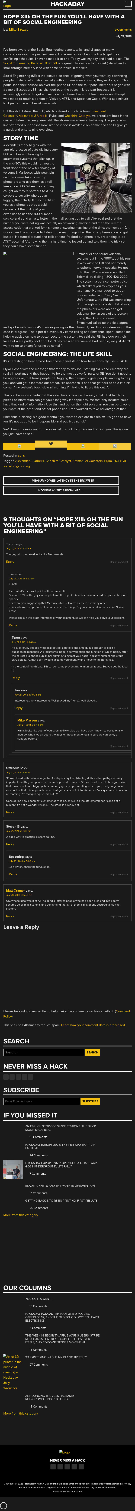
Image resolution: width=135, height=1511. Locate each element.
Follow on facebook (6, 1077)
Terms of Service (36, 1487)
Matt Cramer (15, 890)
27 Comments (38, 1364)
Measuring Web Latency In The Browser (61, 480)
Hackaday (67, 4)
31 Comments (38, 1193)
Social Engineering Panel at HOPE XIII (30, 63)
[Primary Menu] (128, 4)
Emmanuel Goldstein (88, 461)
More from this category (20, 1215)
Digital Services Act (57, 1487)
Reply (10, 562)
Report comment (119, 562)
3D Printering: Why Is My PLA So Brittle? (56, 1357)
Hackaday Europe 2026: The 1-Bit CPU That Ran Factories (60, 1146)
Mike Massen (27, 720)
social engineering (16, 466)
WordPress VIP (74, 1491)
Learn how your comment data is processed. (93, 1025)
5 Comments (37, 1328)
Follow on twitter (12, 1077)
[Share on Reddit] (20, 36)
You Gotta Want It (39, 1299)
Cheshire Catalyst (77, 116)
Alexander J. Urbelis (33, 116)
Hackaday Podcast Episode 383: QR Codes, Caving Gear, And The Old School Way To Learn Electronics (62, 1317)
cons (21, 456)
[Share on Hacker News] (15, 36)
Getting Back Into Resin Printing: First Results (61, 1201)
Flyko (108, 461)
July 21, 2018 (123, 36)
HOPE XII (120, 461)
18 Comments (38, 1137)
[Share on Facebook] (5, 36)
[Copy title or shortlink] (25, 36)
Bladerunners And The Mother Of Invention (60, 1186)
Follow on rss (24, 1077)
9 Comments (123, 30)
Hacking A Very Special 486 (61, 490)
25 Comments (38, 1208)
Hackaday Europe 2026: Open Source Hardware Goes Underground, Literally (61, 1164)
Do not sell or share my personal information (92, 1487)
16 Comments (38, 1306)
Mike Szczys (18, 29)
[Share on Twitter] (10, 36)
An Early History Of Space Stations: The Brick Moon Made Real (60, 1128)
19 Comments (38, 1406)
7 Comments (37, 1174)
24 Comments (38, 1155)
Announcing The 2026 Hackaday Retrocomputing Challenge (50, 1397)
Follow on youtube (18, 1077)
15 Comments (38, 1350)
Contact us (30, 1077)
